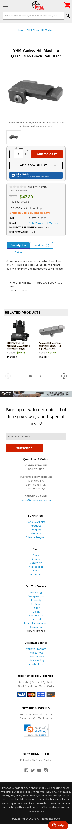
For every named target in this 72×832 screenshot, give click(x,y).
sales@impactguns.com (36, 500)
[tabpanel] (20, 345)
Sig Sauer (36, 604)
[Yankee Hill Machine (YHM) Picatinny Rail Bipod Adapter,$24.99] (52, 330)
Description (18, 245)
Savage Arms (36, 596)
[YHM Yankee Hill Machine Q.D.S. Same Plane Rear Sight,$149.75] (20, 330)
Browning (36, 592)
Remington (36, 627)
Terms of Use (36, 656)
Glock (36, 611)
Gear (36, 570)
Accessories (36, 566)
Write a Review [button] (18, 190)
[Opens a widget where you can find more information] (58, 825)
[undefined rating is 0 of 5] (18, 186)
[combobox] (33, 16)
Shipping (36, 529)
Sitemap (36, 533)
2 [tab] (36, 376)
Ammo (36, 559)
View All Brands (36, 630)
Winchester (36, 615)
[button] (36, 730)
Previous (8, 376)
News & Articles (36, 521)
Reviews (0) (41, 245)
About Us (36, 525)
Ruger (36, 607)
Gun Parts (36, 562)
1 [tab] (30, 376)
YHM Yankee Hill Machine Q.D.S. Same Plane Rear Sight (18, 346)
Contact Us (36, 664)
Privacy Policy (36, 660)
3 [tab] (41, 376)
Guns (36, 555)
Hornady (36, 600)
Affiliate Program (36, 537)
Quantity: (19, 148)
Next (64, 376)
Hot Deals (36, 574)
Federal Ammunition (36, 623)
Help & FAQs (36, 652)
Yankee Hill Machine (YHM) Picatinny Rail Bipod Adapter (50, 346)
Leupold (36, 619)
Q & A (18, 252)
